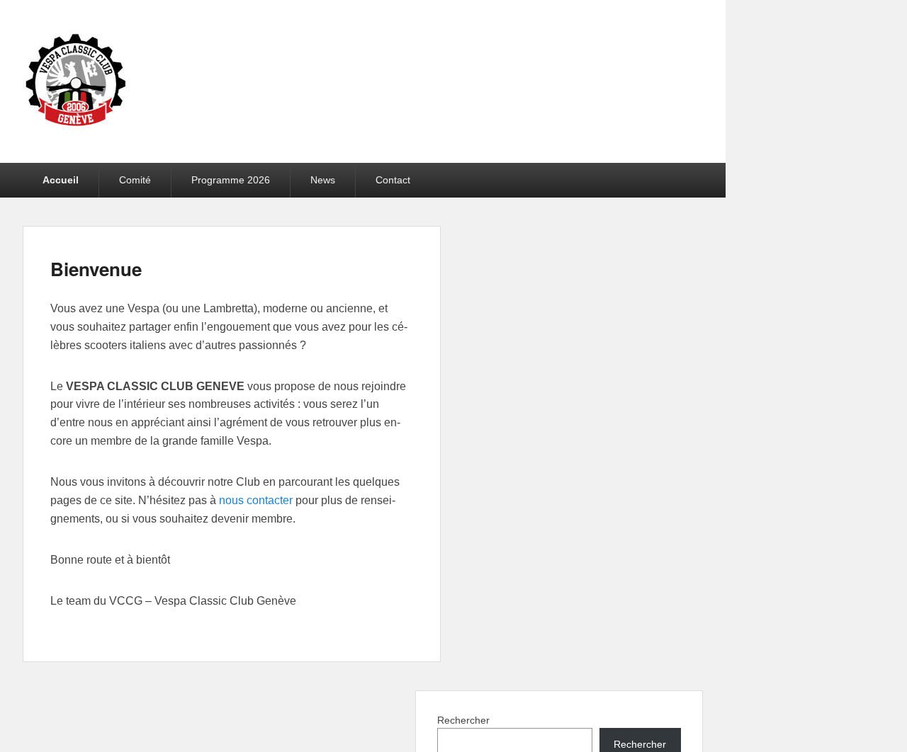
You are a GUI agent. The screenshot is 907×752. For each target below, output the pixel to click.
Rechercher (463, 720)
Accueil (61, 180)
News (322, 180)
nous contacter (256, 500)
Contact (393, 180)
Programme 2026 (230, 180)
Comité (135, 180)
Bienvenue (96, 269)
